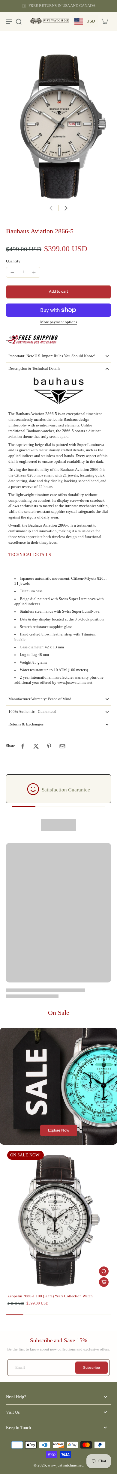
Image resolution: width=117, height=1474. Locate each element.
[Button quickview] (104, 1271)
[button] (58, 292)
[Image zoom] (58, 121)
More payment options (58, 322)
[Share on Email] (62, 746)
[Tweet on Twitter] (36, 746)
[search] (18, 21)
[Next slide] (66, 208)
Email (20, 1367)
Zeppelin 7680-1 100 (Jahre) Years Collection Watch (50, 1296)
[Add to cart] (104, 1282)
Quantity (13, 261)
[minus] (12, 272)
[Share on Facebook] (22, 746)
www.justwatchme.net (65, 1465)
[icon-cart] (104, 21)
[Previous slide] (51, 208)
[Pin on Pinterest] (49, 746)
